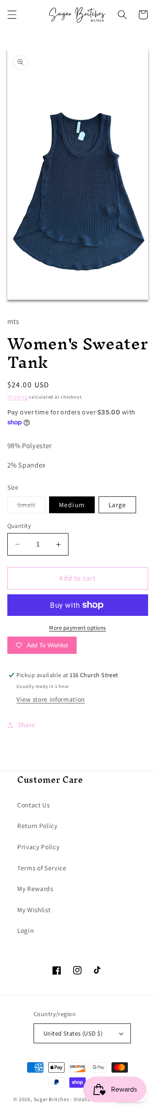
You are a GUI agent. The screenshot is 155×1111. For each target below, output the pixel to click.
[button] (11, 14)
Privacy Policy (38, 846)
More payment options (77, 627)
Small (31, 506)
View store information (50, 699)
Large (117, 504)
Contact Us (33, 804)
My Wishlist (33, 909)
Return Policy (37, 825)
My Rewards (35, 888)
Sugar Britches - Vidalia (62, 1099)
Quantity (19, 525)
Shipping (17, 397)
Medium (72, 504)
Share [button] (26, 724)
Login (25, 930)
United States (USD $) (72, 1033)
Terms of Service (42, 867)
